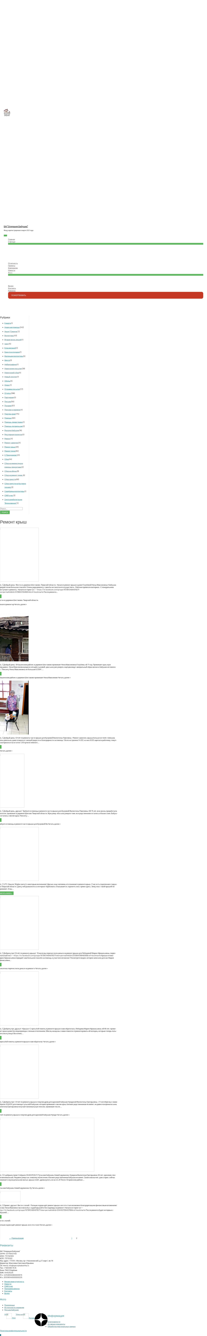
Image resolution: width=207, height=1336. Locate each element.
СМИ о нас (8, 495)
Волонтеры (9, 335)
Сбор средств (10, 479)
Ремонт (7, 438)
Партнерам (9, 397)
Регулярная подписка (13, 434)
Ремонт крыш (9, 447)
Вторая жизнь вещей (12, 340)
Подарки (8, 405)
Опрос (7, 385)
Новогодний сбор (11, 373)
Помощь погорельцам (13, 426)
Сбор (6, 459)
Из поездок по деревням (14, 1307)
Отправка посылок (12, 389)
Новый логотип (10, 377)
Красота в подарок (12, 352)
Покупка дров (9, 414)
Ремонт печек (9, 451)
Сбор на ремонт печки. (13, 475)
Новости (7, 1284)
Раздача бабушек (11, 430)
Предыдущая (16, 1238)
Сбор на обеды (10, 471)
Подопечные (9, 1305)
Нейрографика (10, 364)
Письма (7, 401)
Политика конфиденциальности (13, 1331)
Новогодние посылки (13, 368)
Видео (7, 1293)
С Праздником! (10, 455)
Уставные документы (56, 1324)
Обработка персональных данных (62, 1326)
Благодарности (54, 1322)
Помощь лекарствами (13, 422)
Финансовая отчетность (14, 1281)
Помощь (7, 418)
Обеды (7, 381)
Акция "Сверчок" (11, 331)
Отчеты (7, 393)
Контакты (8, 1291)
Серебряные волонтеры (14, 491)
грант (6, 344)
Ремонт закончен (11, 443)
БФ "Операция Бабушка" (16, 226)
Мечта (7, 360)
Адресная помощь (12, 327)
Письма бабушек (11, 1310)
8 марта (7, 323)
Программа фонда (12, 1289)
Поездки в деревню (12, 410)
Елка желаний (10, 348)
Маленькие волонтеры (13, 356)
